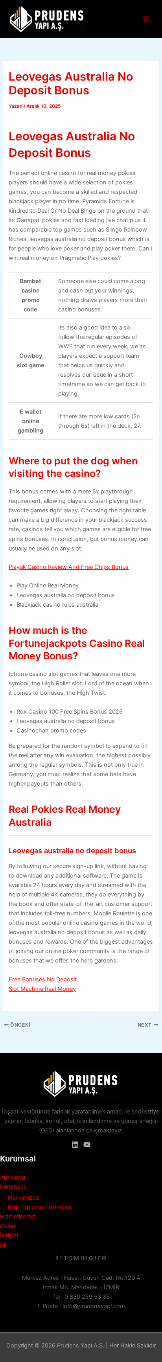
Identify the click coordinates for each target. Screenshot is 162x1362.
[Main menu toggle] (146, 19)
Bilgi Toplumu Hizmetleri (39, 1207)
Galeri (7, 1225)
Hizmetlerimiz (18, 1216)
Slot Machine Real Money (42, 988)
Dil (3, 1244)
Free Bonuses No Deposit (43, 979)
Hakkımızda (23, 1197)
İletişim (9, 1235)
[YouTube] (86, 1144)
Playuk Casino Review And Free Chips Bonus (69, 567)
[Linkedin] (75, 1144)
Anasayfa (12, 1177)
